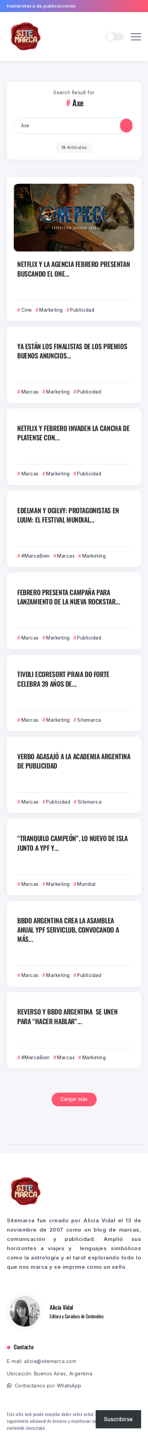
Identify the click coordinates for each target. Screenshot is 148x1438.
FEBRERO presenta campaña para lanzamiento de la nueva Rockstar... (68, 597)
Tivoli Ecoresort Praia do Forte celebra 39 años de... (63, 678)
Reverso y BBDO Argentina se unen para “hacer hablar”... (67, 1016)
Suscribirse (118, 1419)
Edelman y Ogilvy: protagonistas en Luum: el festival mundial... (68, 515)
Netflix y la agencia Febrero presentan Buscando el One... (73, 268)
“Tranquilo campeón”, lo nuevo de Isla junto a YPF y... (72, 842)
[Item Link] (74, 217)
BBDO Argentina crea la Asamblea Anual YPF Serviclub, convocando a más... (68, 929)
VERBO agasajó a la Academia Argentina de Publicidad (73, 761)
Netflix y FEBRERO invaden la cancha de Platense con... (73, 432)
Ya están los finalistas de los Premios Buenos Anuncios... (72, 351)
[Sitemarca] (26, 36)
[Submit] (126, 125)
